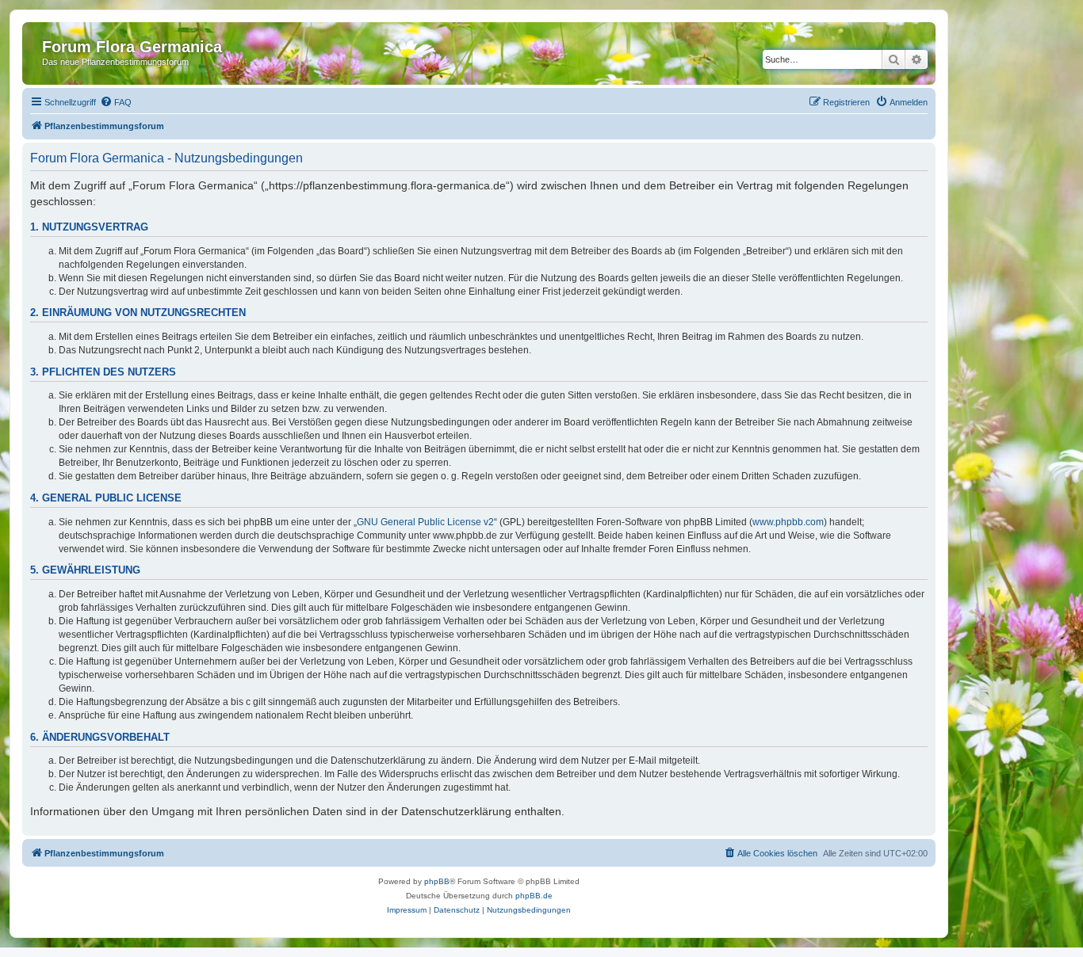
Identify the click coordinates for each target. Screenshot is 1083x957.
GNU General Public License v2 (425, 522)
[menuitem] (116, 102)
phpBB (437, 881)
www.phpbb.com (788, 522)
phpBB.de (534, 895)
